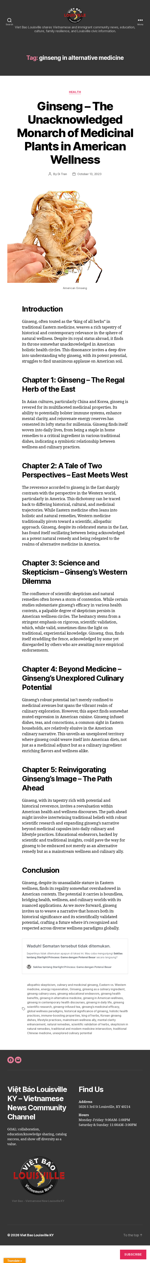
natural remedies (58, 1024)
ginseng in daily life (99, 1002)
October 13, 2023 (89, 174)
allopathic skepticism (41, 985)
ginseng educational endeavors (78, 993)
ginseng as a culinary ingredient (103, 989)
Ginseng (75, 989)
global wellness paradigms (45, 1011)
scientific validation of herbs (90, 1024)
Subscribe (133, 1254)
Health (75, 92)
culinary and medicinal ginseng (77, 985)
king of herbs (90, 1015)
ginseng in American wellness (103, 998)
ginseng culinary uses (41, 993)
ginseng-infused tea (66, 1007)
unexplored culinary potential (72, 1033)
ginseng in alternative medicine (61, 998)
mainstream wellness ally (79, 1020)
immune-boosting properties (60, 1015)
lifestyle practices (49, 1020)
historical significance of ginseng (86, 1011)
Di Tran (62, 174)
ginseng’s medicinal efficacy (100, 1007)
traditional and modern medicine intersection (81, 1028)
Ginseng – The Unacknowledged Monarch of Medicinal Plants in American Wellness (75, 132)
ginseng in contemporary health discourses (56, 1002)
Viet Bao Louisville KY (37, 1235)
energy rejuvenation (54, 989)
